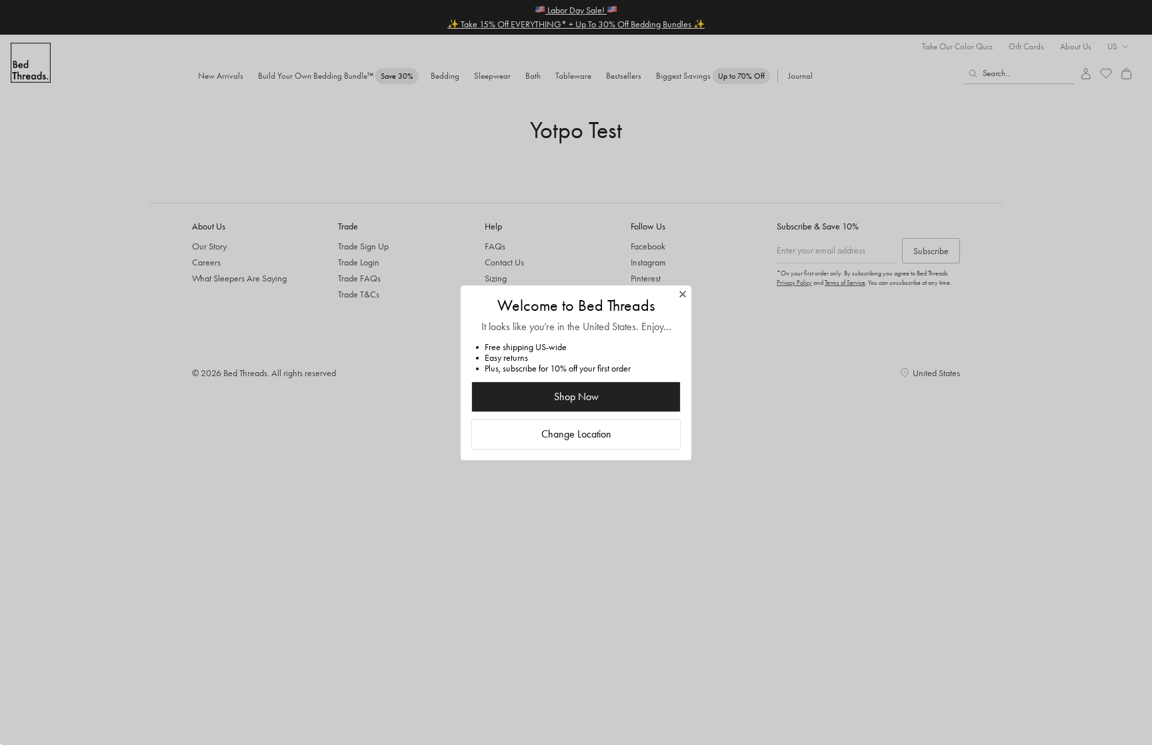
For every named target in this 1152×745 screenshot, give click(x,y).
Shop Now (576, 397)
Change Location (576, 434)
